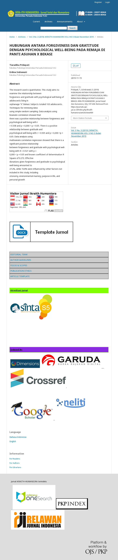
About (80, 21)
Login (107, 2)
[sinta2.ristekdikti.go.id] (37, 529)
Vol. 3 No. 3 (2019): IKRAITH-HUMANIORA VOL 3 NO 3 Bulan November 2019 (61, 37)
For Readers (14, 458)
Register (98, 2)
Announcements (64, 21)
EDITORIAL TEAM (18, 254)
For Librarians (15, 467)
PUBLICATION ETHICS (21, 270)
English (12, 441)
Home (12, 37)
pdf (77, 65)
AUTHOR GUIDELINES (20, 260)
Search (72, 28)
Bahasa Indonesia (17, 437)
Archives (48, 21)
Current (36, 21)
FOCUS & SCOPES (18, 265)
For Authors (14, 463)
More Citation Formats (82, 118)
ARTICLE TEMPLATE (19, 276)
